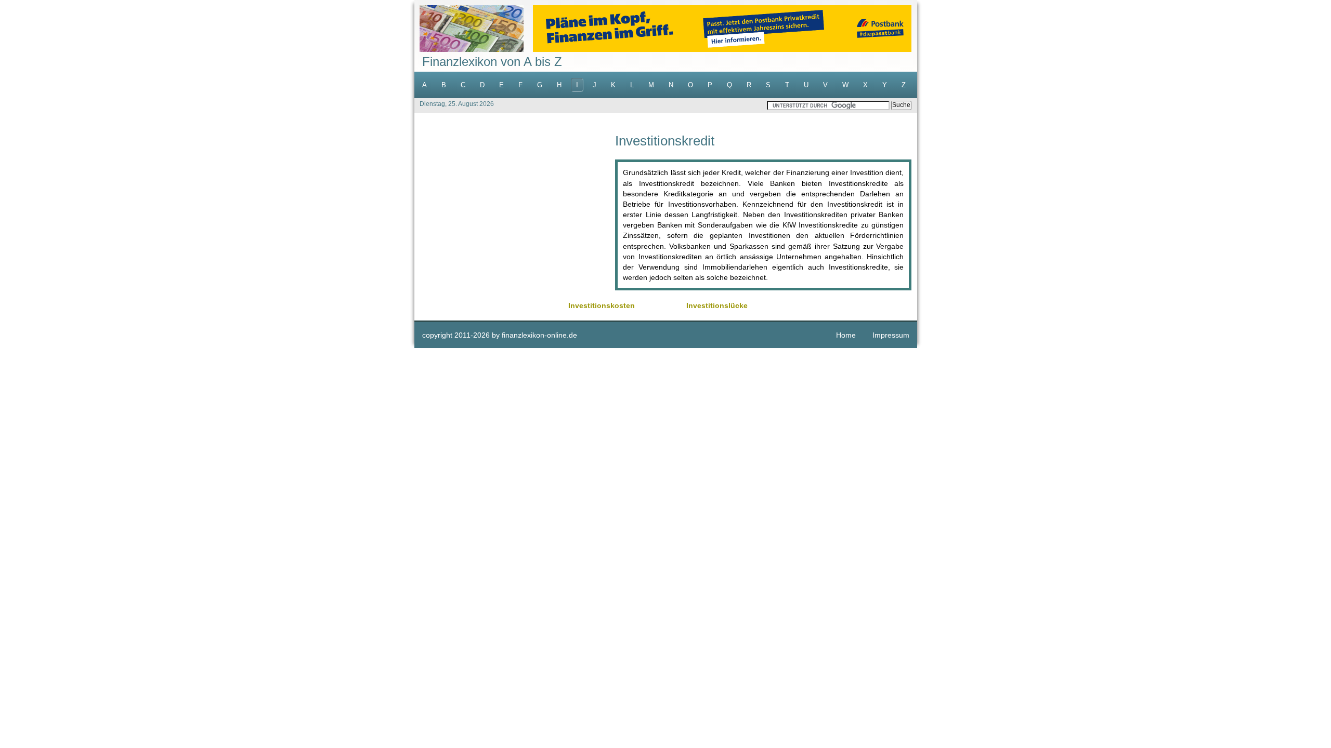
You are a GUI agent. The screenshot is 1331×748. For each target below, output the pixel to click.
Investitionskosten (601, 305)
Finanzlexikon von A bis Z (492, 62)
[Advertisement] (514, 206)
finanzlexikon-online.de (539, 335)
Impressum (890, 335)
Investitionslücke (717, 305)
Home (846, 335)
